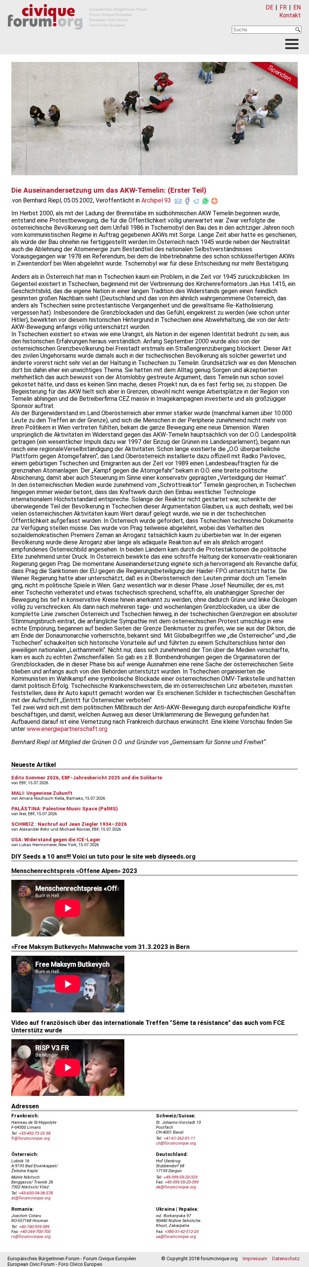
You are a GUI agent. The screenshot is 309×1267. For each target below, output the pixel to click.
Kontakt (290, 15)
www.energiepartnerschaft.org (67, 728)
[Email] (178, 199)
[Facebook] (187, 199)
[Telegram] (196, 199)
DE (269, 7)
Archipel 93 (156, 200)
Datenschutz (286, 1258)
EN (297, 7)
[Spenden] (271, 76)
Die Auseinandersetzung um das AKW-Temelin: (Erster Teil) (109, 190)
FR (283, 7)
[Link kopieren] (214, 201)
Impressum (255, 1258)
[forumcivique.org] (78, 35)
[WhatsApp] (205, 199)
